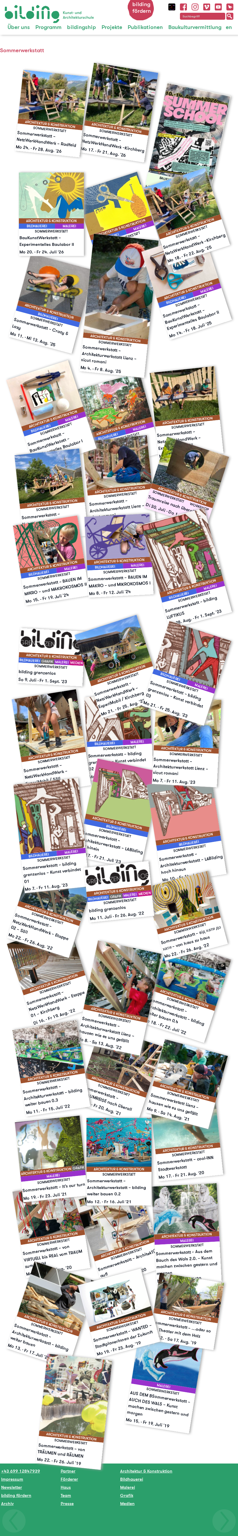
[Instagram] (195, 6)
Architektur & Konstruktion (146, 1471)
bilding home (18, 8)
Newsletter (11, 1487)
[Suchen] (229, 16)
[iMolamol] (171, 6)
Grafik (126, 1495)
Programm (48, 27)
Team (66, 1495)
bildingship (81, 27)
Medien (127, 1503)
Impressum (12, 1479)
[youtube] (218, 6)
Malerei (127, 1487)
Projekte (112, 27)
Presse (67, 1503)
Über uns (19, 27)
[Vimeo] (206, 6)
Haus (66, 1487)
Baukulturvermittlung (194, 27)
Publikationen (145, 27)
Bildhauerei (131, 1479)
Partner (68, 1471)
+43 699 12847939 (20, 1471)
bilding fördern (141, 7)
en (229, 27)
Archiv (7, 1503)
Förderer (69, 1479)
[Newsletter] (229, 6)
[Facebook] (183, 6)
